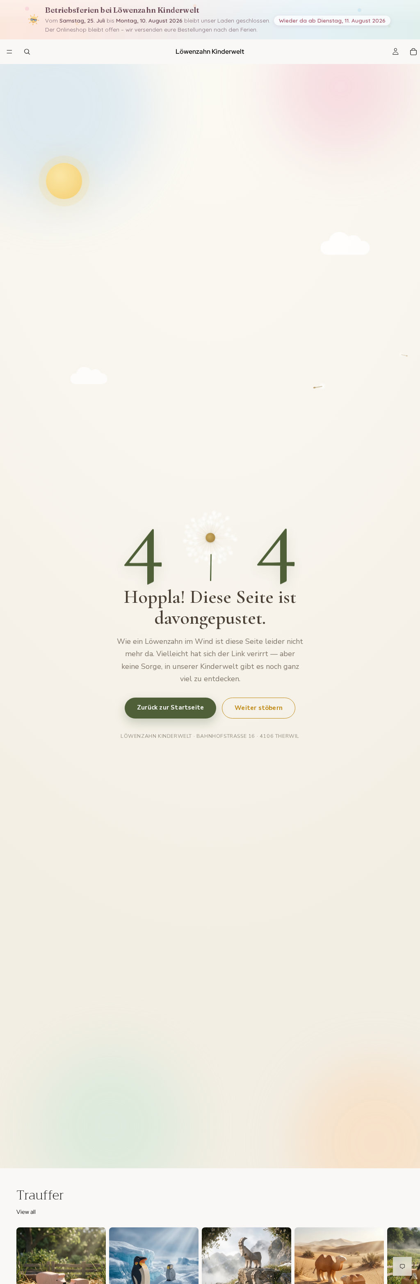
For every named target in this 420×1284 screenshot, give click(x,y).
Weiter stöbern (259, 708)
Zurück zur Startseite (170, 707)
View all (26, 1211)
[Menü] (9, 51)
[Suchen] (27, 52)
